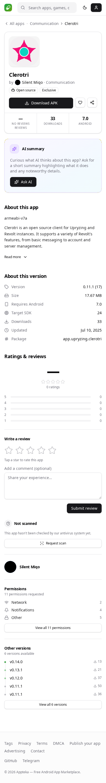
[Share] (92, 102)
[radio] (8, 450)
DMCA (58, 743)
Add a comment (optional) (27, 468)
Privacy (24, 743)
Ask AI (26, 181)
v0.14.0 (16, 661)
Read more (12, 257)
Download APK (44, 102)
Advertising (14, 750)
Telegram (31, 760)
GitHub (10, 760)
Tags (8, 743)
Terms (42, 743)
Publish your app (85, 743)
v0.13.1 (16, 669)
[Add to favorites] (80, 102)
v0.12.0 (16, 678)
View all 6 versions (53, 704)
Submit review (84, 508)
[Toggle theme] (85, 7)
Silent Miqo (32, 82)
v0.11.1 (16, 686)
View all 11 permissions (53, 627)
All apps (17, 23)
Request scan (56, 543)
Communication (44, 23)
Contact (38, 750)
